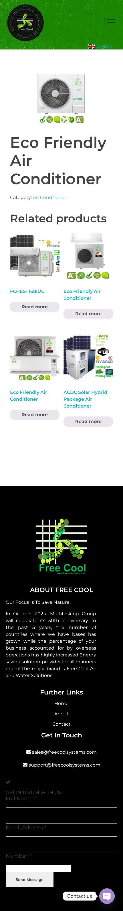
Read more (34, 306)
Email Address (26, 827)
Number (18, 856)
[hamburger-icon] (110, 21)
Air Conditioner (50, 197)
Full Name (21, 798)
